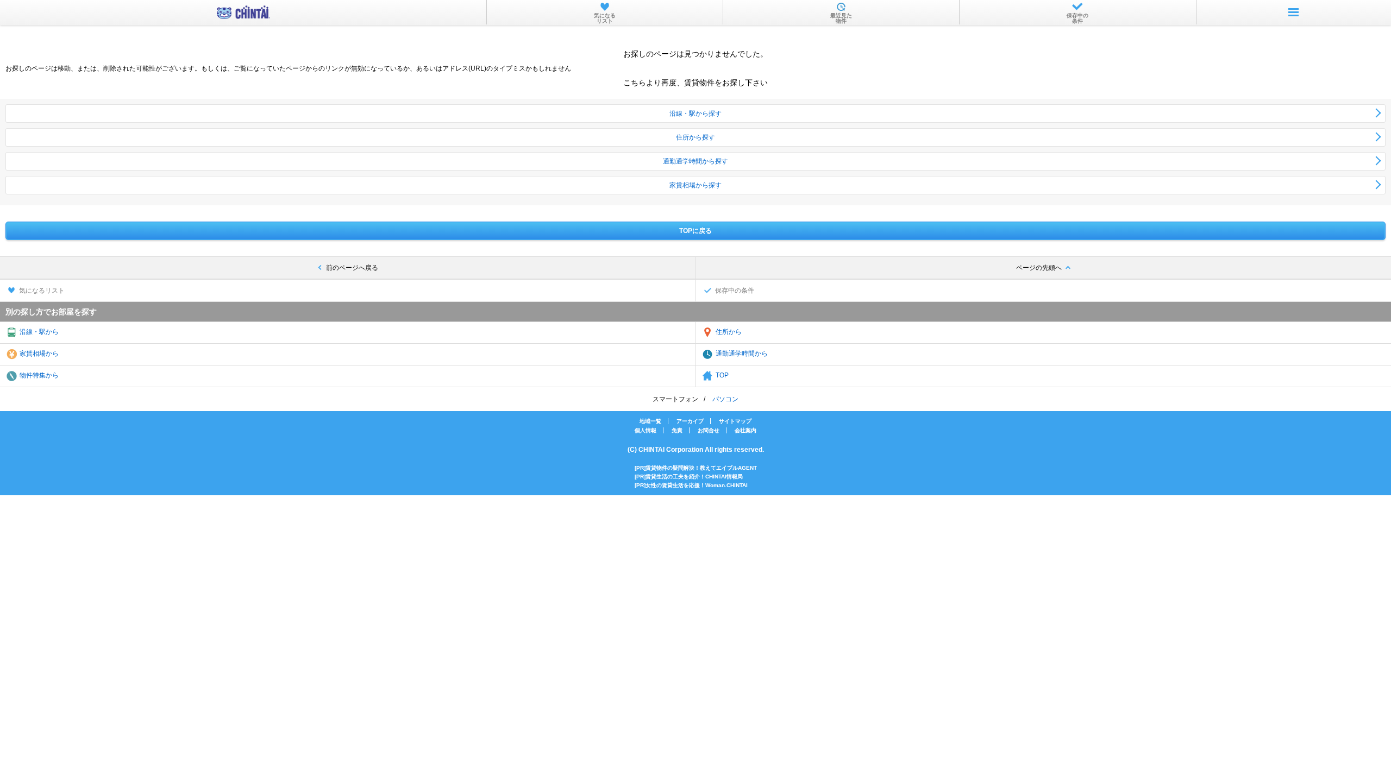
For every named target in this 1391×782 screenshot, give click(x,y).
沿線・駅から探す (695, 113)
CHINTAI (243, 12)
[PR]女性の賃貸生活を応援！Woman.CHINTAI (691, 485)
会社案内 (745, 430)
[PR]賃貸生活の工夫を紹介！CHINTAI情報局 (689, 477)
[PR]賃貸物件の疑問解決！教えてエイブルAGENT (696, 468)
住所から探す (695, 137)
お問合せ (708, 430)
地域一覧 (650, 421)
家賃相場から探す (695, 185)
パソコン (725, 399)
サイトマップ (735, 421)
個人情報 (645, 430)
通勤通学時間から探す (695, 161)
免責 (677, 430)
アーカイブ (690, 421)
